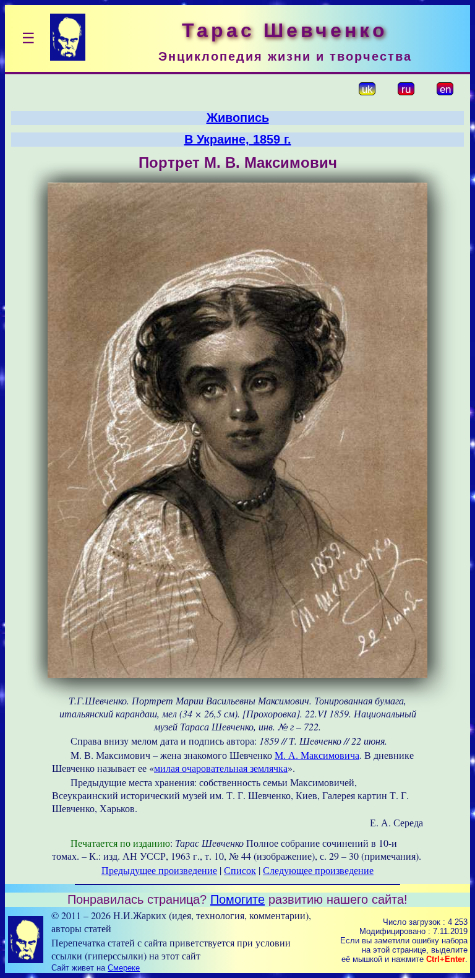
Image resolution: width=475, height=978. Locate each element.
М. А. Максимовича (317, 754)
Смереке (124, 967)
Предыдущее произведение (159, 869)
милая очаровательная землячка (221, 767)
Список (240, 869)
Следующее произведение (318, 869)
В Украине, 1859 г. (237, 139)
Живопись (238, 117)
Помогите (237, 899)
